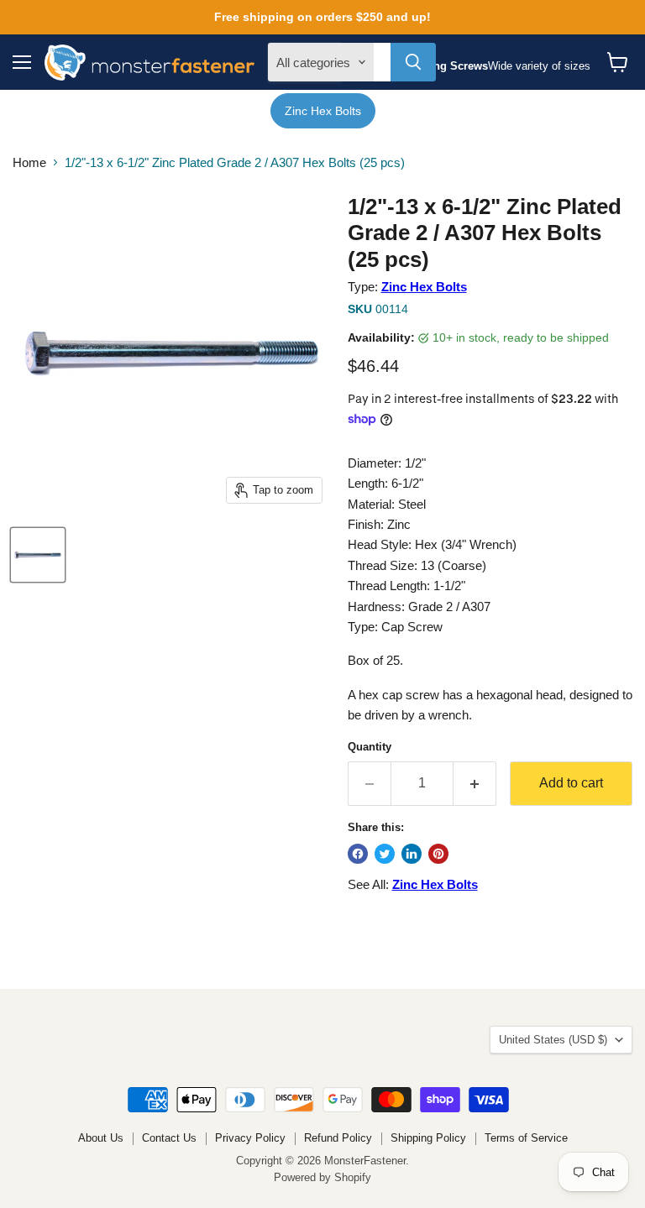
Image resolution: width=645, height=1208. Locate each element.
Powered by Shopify (322, 1177)
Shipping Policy (428, 1138)
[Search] (413, 62)
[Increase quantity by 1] (475, 783)
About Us (100, 1138)
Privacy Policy (250, 1138)
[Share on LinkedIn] (411, 854)
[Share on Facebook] (358, 854)
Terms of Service (526, 1138)
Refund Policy (338, 1138)
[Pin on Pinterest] (438, 854)
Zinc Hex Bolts (323, 111)
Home (29, 162)
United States (553, 1039)
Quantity (369, 746)
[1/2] (38, 555)
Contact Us (169, 1138)
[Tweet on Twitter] (385, 854)
